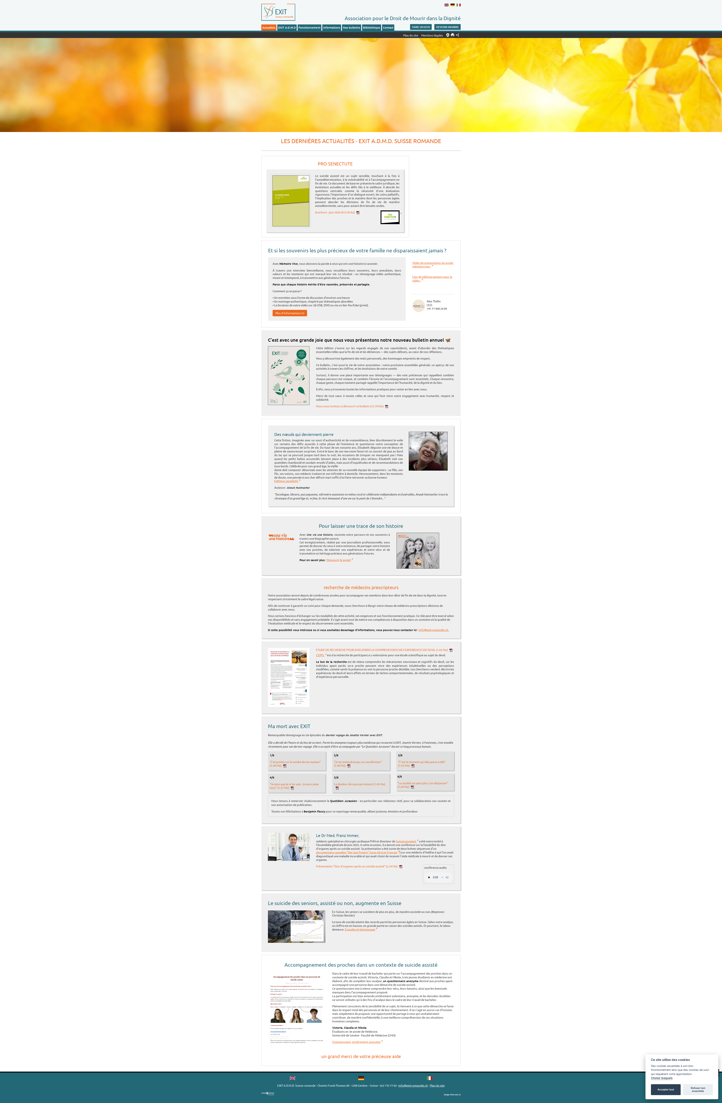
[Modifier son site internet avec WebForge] (267, 1094)
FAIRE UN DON (421, 27)
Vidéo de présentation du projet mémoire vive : (432, 264)
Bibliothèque (371, 27)
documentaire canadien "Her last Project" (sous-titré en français (356, 852)
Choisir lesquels (662, 1077)
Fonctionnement (309, 27)
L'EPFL (320, 655)
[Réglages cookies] (448, 35)
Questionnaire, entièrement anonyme (356, 1042)
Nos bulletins (351, 27)
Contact (388, 27)
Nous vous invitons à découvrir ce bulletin (350, 406)
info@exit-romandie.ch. (434, 630)
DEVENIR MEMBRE (447, 27)
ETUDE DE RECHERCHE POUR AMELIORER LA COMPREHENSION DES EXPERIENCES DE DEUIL (382, 650)
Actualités (268, 27)
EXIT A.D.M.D (287, 27)
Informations (331, 27)
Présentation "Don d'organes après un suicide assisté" (357, 866)
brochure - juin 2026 (335, 212)
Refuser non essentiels (698, 1089)
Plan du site (410, 35)
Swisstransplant (406, 841)
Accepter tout (666, 1089)
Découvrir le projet (339, 560)
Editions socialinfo (286, 481)
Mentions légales (432, 35)
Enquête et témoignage (360, 929)
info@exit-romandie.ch (413, 1085)
